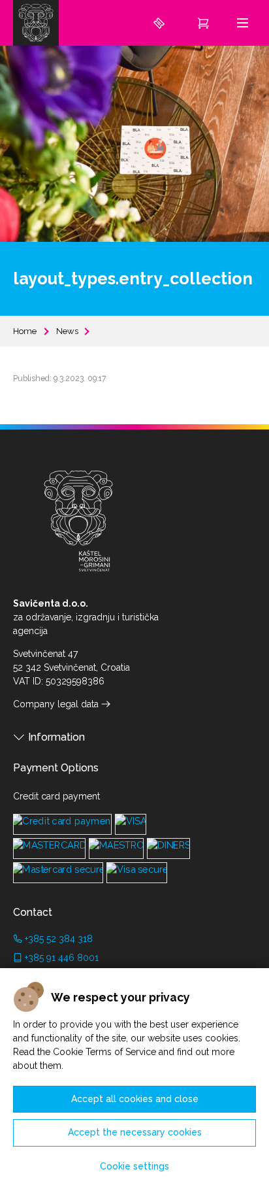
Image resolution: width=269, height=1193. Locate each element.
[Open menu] (242, 22)
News (67, 331)
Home (25, 331)
